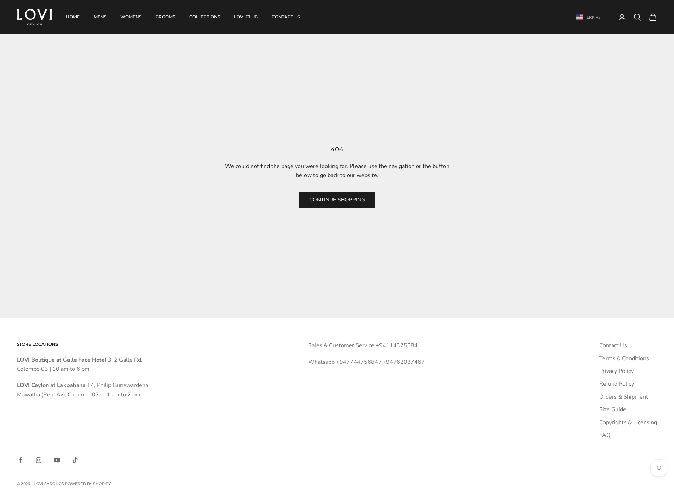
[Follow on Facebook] (20, 460)
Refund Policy (616, 384)
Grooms (165, 16)
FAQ (604, 435)
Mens (100, 16)
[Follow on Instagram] (38, 460)
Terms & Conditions (624, 358)
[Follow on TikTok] (75, 460)
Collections (204, 16)
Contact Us (613, 345)
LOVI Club (246, 16)
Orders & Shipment (623, 397)
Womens (130, 16)
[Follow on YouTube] (56, 460)
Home (73, 16)
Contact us (286, 16)
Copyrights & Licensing (628, 422)
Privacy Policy (616, 371)
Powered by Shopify (88, 483)
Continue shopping (337, 199)
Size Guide (612, 409)
